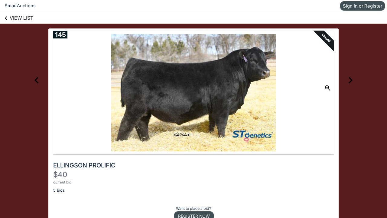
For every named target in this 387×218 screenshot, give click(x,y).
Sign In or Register (362, 6)
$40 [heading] (60, 174)
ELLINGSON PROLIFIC (84, 165)
